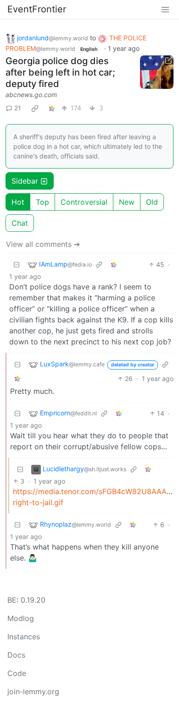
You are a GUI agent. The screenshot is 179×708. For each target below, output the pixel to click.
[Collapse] (16, 264)
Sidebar (24, 180)
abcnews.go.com (31, 94)
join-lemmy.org (33, 691)
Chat (19, 223)
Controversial (84, 202)
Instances (23, 636)
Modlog (20, 618)
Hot (17, 202)
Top (42, 202)
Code (16, 673)
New (126, 202)
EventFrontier (36, 9)
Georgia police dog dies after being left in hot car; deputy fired (60, 72)
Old (152, 202)
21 (17, 108)
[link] (35, 108)
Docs (16, 654)
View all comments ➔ (43, 244)
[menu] (165, 9)
